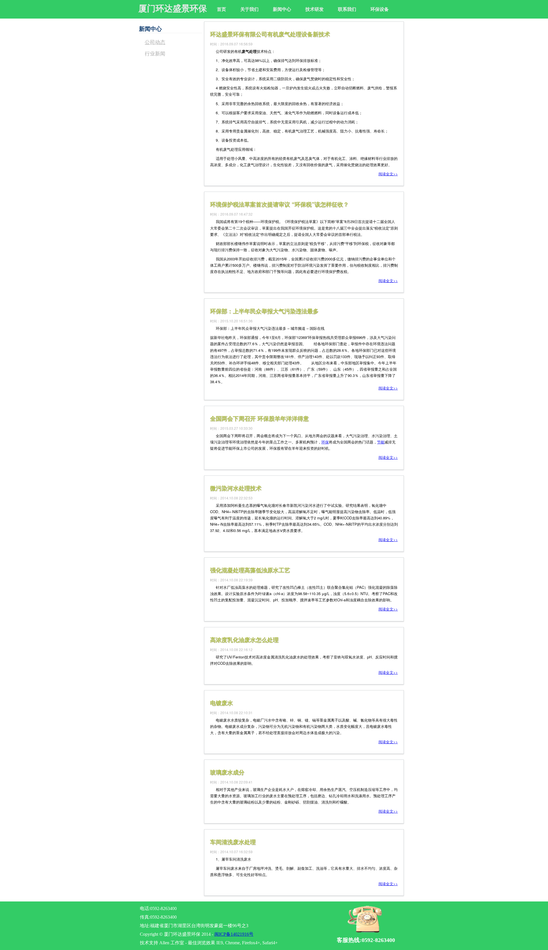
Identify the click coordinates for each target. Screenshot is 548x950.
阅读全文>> (388, 173)
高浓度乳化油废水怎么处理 (244, 639)
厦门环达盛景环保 (172, 8)
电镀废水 (221, 702)
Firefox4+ (251, 942)
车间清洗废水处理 (233, 841)
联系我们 (347, 9)
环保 (325, 442)
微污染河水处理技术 (235, 488)
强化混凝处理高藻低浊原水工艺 (250, 570)
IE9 (219, 942)
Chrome (232, 942)
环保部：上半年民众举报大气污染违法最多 (264, 311)
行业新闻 (155, 53)
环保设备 (379, 9)
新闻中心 (282, 9)
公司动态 (155, 41)
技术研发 (314, 9)
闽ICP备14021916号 (233, 934)
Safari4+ (270, 942)
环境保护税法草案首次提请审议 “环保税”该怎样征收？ (279, 204)
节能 (380, 442)
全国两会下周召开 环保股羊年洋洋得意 (259, 418)
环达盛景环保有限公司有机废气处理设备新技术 (270, 34)
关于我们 (249, 9)
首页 (221, 9)
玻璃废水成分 (227, 772)
